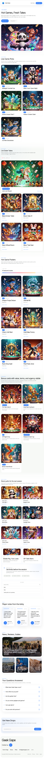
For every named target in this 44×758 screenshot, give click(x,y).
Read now (4, 20)
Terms (37, 754)
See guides (13, 20)
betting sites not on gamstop (9, 592)
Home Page (5, 749)
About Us (29, 754)
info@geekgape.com (24, 749)
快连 (5, 587)
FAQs (16, 749)
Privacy (33, 754)
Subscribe (37, 729)
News (11, 749)
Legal (41, 754)
